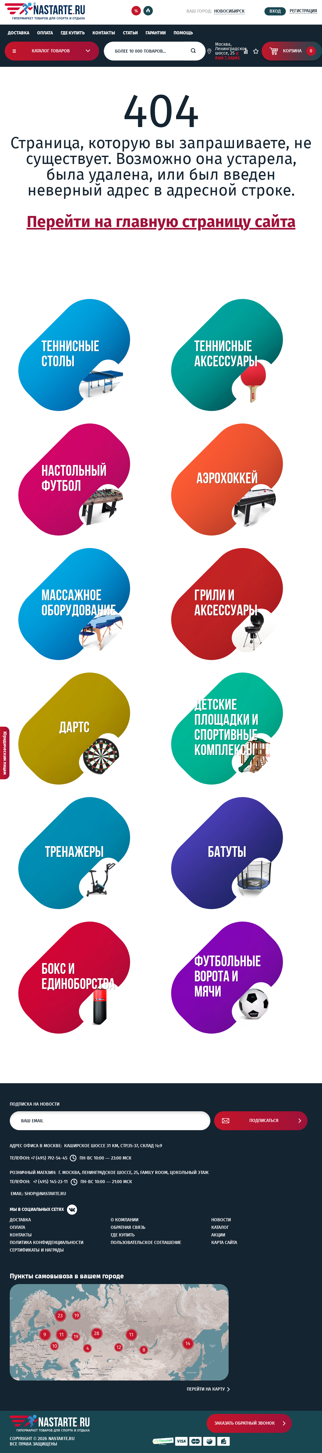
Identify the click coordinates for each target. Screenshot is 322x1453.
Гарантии (156, 33)
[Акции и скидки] (136, 11)
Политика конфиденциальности (46, 1243)
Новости (221, 1220)
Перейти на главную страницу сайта (161, 221)
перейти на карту (206, 1389)
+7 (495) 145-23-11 (50, 1182)
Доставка (18, 33)
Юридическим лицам (5, 753)
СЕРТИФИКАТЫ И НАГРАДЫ (37, 1250)
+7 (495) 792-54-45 (49, 1158)
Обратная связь (128, 1227)
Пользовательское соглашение (146, 1243)
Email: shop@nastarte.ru (38, 1193)
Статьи (130, 33)
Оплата (45, 33)
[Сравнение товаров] (246, 51)
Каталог (220, 1227)
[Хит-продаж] (148, 11)
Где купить (73, 33)
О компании (124, 1220)
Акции (218, 1235)
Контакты (103, 33)
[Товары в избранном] (256, 51)
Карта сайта (224, 1243)
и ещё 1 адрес (227, 55)
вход (275, 11)
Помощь (183, 33)
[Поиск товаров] (198, 51)
